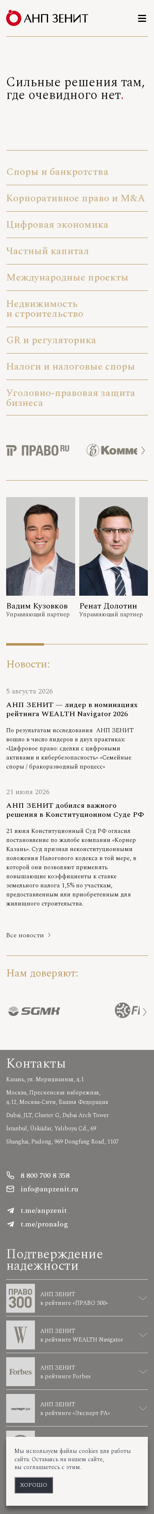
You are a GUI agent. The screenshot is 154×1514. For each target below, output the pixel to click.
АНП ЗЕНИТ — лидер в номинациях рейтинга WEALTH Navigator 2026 (72, 709)
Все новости (25, 935)
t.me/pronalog (44, 1224)
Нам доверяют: (42, 973)
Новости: (28, 664)
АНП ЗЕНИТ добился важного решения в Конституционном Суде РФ (75, 810)
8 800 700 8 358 (45, 1175)
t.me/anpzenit (44, 1210)
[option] (46, 450)
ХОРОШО (33, 1485)
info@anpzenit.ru (49, 1189)
